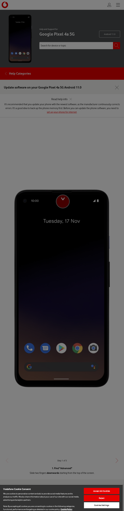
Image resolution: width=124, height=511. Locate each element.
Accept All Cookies (101, 491)
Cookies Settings (101, 505)
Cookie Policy (66, 509)
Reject (101, 498)
